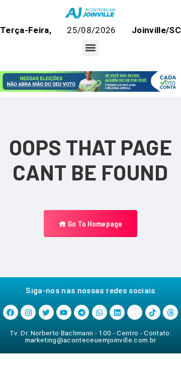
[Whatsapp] (99, 312)
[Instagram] (28, 312)
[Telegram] (81, 312)
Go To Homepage (94, 223)
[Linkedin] (117, 312)
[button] (90, 48)
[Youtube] (63, 312)
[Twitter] (46, 312)
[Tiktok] (152, 312)
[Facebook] (10, 312)
